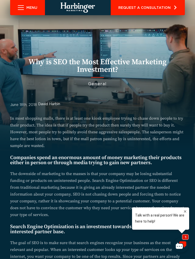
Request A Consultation (144, 8)
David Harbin (49, 104)
